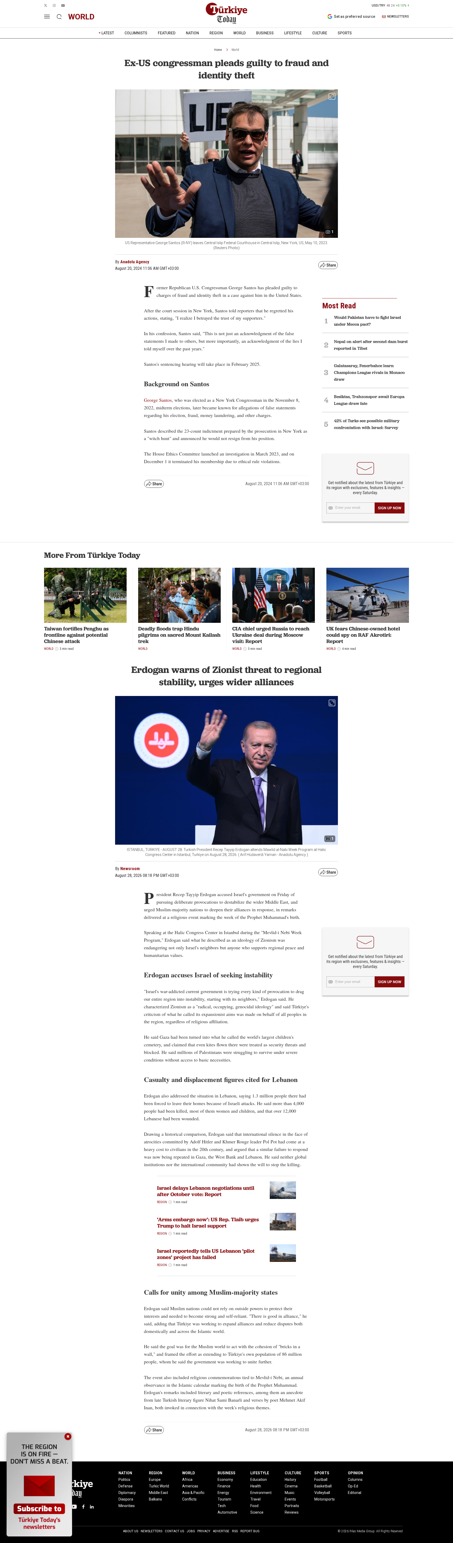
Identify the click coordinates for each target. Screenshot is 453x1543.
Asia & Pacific (193, 1492)
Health (255, 1486)
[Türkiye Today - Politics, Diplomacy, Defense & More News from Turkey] (226, 13)
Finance (224, 1486)
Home (218, 49)
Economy (225, 1479)
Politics (124, 1479)
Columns (355, 1479)
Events (290, 1499)
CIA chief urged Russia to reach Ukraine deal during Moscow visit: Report (270, 634)
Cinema (291, 1486)
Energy (223, 1492)
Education (258, 1479)
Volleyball (322, 1492)
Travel (255, 1499)
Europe (155, 1479)
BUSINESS (265, 33)
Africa (187, 1479)
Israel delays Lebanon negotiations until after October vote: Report (205, 1191)
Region (162, 1202)
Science (256, 1512)
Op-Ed (353, 1486)
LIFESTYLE (293, 33)
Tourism (224, 1499)
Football (320, 1479)
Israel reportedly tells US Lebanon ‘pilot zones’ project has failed (206, 1254)
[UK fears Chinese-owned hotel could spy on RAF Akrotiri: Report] (367, 595)
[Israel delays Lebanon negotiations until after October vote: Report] (283, 1190)
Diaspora (125, 1499)
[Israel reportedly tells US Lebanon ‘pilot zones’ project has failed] (283, 1253)
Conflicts (189, 1499)
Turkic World (159, 1486)
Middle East (158, 1492)
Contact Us (174, 1531)
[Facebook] (83, 1506)
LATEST (107, 33)
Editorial (354, 1492)
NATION (192, 33)
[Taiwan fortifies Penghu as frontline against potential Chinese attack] (85, 595)
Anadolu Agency (134, 261)
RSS (235, 1531)
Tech (222, 1505)
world (81, 16)
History (290, 1479)
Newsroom (130, 868)
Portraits (292, 1505)
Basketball (323, 1486)
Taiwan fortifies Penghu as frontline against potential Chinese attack (76, 634)
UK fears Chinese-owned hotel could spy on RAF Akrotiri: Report (363, 634)
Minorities (126, 1505)
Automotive (227, 1512)
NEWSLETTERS (398, 16)
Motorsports (324, 1499)
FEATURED (166, 33)
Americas (190, 1486)
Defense (125, 1486)
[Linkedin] (92, 1507)
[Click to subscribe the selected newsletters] (390, 507)
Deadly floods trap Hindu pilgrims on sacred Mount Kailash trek (179, 634)
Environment (261, 1492)
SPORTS (345, 33)
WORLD (239, 33)
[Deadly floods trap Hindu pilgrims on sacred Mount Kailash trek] (179, 595)
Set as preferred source (354, 16)
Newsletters (151, 1531)
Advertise (221, 1531)
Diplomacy (127, 1492)
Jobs (191, 1531)
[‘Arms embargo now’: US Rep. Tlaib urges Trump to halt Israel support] (283, 1221)
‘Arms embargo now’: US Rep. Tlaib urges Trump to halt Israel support (208, 1222)
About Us (130, 1531)
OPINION (355, 1473)
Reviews (292, 1512)
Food (254, 1505)
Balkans (155, 1499)
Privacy (203, 1531)
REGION (216, 33)
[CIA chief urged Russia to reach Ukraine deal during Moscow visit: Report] (273, 595)
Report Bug (250, 1531)
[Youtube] (74, 1506)
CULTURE (319, 33)
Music (289, 1492)
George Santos (158, 400)
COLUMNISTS (136, 33)
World (235, 49)
